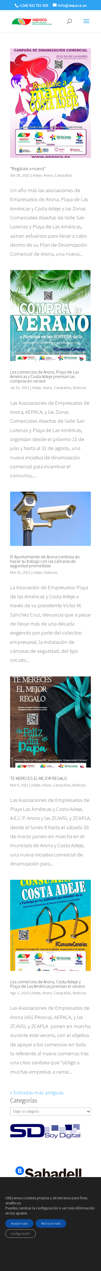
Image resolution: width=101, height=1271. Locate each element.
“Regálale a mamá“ (28, 168)
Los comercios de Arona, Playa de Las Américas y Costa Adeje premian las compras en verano (44, 376)
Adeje (37, 175)
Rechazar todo (51, 1223)
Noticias (79, 387)
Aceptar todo (19, 1223)
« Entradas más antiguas (36, 1092)
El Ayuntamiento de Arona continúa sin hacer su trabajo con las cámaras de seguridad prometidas (45, 561)
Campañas (63, 175)
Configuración (20, 1233)
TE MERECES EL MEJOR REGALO (38, 778)
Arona (48, 175)
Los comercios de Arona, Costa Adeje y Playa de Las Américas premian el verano (47, 984)
